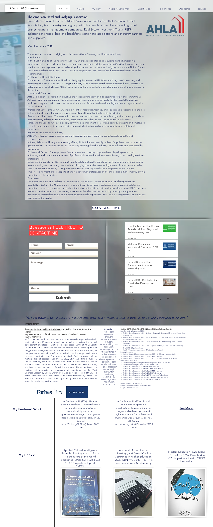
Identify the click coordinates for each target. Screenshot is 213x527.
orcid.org (109, 337)
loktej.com (108, 347)
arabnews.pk (108, 369)
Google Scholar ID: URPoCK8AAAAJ (132, 388)
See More (186, 408)
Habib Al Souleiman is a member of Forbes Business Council (143, 350)
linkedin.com (108, 381)
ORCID (142, 331)
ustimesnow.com (109, 354)
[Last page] (168, 299)
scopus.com (109, 334)
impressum (36, 337)
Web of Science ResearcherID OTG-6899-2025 (135, 385)
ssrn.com (109, 341)
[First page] (134, 299)
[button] (145, 8)
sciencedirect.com (109, 367)
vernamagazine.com (109, 349)
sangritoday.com (109, 357)
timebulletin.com (108, 364)
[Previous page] (142, 299)
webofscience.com (109, 339)
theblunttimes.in (109, 351)
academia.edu (109, 377)
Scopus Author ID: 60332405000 (131, 383)
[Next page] (160, 299)
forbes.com (109, 331)
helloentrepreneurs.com (109, 359)
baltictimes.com (109, 361)
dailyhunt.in (109, 371)
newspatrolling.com (108, 344)
